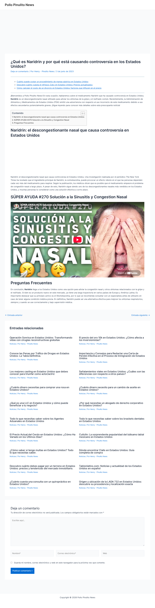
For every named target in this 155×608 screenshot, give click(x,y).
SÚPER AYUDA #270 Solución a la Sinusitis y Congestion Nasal (41, 120)
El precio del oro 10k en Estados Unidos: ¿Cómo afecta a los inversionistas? (111, 339)
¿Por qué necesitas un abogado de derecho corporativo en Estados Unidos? (111, 404)
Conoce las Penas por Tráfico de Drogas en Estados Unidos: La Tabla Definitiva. (39, 354)
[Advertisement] (77, 36)
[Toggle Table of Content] (81, 113)
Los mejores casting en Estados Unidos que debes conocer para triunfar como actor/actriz (39, 372)
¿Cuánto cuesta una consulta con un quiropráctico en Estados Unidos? (40, 483)
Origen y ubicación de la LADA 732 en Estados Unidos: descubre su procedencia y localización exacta (110, 483)
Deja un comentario (20, 71)
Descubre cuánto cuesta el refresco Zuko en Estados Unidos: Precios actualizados (55, 85)
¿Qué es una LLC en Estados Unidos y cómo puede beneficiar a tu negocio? (39, 404)
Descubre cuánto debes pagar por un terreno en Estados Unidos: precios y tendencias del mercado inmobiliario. (42, 467)
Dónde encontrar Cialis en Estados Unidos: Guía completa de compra (106, 451)
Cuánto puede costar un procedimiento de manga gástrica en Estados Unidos (52, 81)
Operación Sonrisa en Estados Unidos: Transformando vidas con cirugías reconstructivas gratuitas (41, 339)
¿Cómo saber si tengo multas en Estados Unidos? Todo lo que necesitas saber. (41, 451)
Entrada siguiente (141, 315)
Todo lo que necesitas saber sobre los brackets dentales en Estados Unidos (111, 420)
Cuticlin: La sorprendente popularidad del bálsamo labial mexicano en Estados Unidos (111, 435)
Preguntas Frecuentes (24, 123)
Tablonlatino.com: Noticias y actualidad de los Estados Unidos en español (110, 467)
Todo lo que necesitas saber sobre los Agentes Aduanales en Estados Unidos (37, 420)
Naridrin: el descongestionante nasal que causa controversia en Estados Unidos (49, 117)
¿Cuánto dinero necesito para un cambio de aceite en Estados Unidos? (109, 388)
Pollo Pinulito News (19, 5)
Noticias (13, 344)
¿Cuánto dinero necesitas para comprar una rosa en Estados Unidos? (39, 388)
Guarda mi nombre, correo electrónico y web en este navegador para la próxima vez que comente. (59, 562)
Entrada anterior (13, 315)
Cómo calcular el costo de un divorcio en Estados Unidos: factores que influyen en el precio (59, 88)
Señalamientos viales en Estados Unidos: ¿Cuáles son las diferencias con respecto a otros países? (112, 372)
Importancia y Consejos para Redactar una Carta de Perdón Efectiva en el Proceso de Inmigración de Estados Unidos (112, 356)
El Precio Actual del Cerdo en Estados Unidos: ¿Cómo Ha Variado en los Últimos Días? (42, 435)
